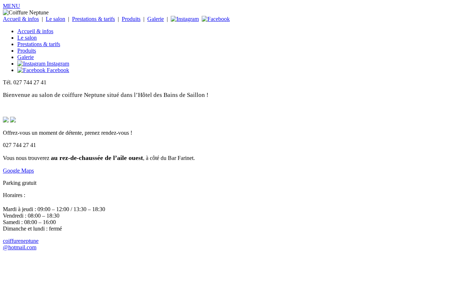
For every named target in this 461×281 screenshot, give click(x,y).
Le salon (55, 19)
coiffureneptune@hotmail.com (21, 244)
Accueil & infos (21, 19)
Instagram (57, 64)
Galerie (155, 19)
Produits (131, 19)
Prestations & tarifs (93, 19)
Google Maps (18, 171)
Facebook (57, 70)
